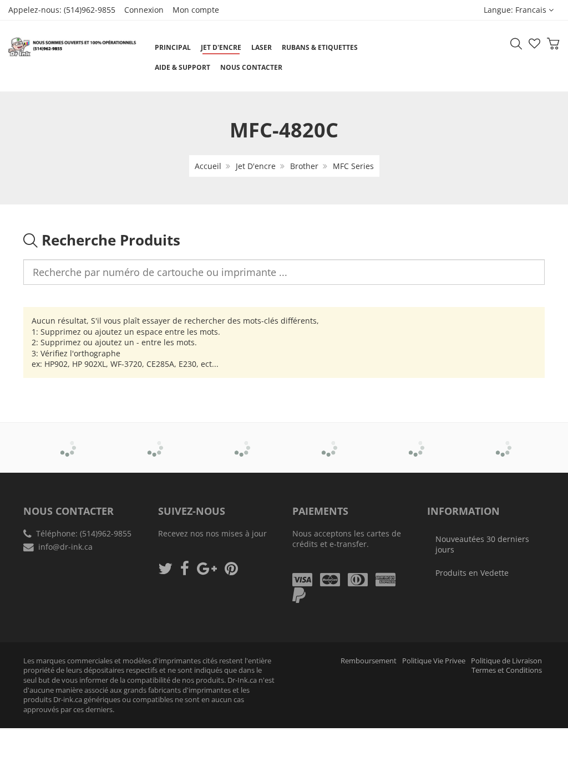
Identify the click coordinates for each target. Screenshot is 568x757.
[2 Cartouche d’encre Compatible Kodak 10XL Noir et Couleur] (32, 729)
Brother (304, 166)
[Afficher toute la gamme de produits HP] (415, 440)
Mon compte (196, 9)
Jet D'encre (256, 166)
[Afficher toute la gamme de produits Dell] (241, 440)
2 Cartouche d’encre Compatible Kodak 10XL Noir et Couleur (111, 728)
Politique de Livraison (506, 661)
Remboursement (369, 661)
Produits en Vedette (472, 572)
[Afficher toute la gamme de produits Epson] (328, 440)
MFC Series (353, 166)
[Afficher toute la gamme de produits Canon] (154, 440)
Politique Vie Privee (433, 661)
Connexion (144, 9)
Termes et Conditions (506, 670)
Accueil (208, 166)
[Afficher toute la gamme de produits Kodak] (502, 440)
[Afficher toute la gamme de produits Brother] (67, 440)
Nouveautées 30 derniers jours (482, 544)
